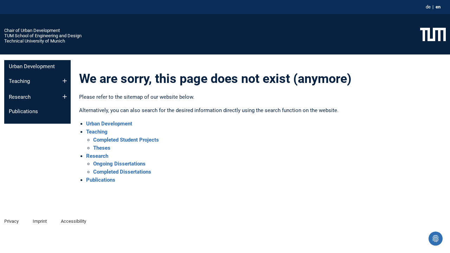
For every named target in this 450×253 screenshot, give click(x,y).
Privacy (11, 221)
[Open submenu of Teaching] (64, 81)
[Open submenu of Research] (64, 96)
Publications (23, 111)
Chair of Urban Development (32, 30)
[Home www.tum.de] (433, 34)
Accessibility (73, 221)
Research (20, 97)
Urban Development (32, 66)
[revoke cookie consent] (436, 239)
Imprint (40, 221)
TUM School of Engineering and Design (43, 35)
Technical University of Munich (34, 41)
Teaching (19, 81)
